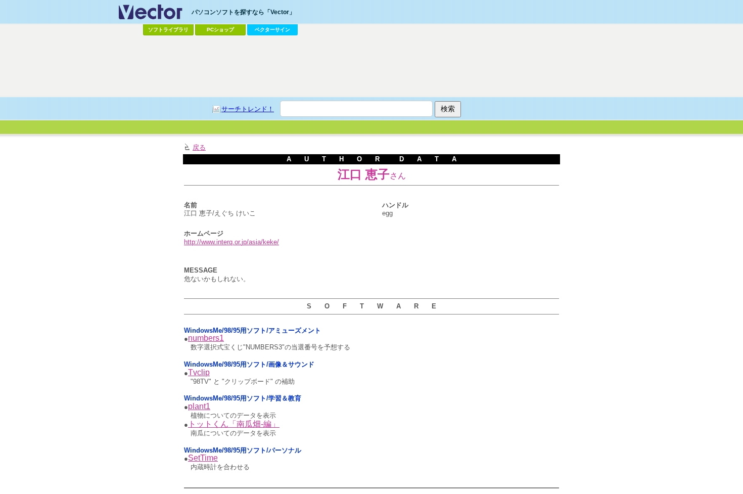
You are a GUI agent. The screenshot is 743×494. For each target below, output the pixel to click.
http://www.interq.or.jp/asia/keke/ (231, 242)
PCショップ (220, 29)
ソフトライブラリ (168, 29)
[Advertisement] (371, 66)
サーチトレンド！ (247, 109)
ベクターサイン (272, 29)
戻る (199, 147)
